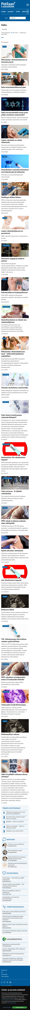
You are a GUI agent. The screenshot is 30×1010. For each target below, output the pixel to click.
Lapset (4, 46)
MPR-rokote (5, 664)
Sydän (3, 12)
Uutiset (4, 99)
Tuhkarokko (6, 691)
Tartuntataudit (6, 74)
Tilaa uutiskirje (5, 976)
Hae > (2, 37)
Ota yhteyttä (4, 974)
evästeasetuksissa (11, 1003)
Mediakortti (4, 970)
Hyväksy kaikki (19, 1007)
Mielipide (5, 184)
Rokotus (5, 507)
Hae (6, 18)
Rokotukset (5, 374)
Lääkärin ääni (6, 245)
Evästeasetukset (7, 1007)
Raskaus (5, 596)
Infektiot (25, 12)
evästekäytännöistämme (8, 999)
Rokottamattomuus (7, 478)
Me (2, 972)
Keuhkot (11, 12)
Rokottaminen (6, 306)
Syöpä (18, 12)
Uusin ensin (15, 32)
